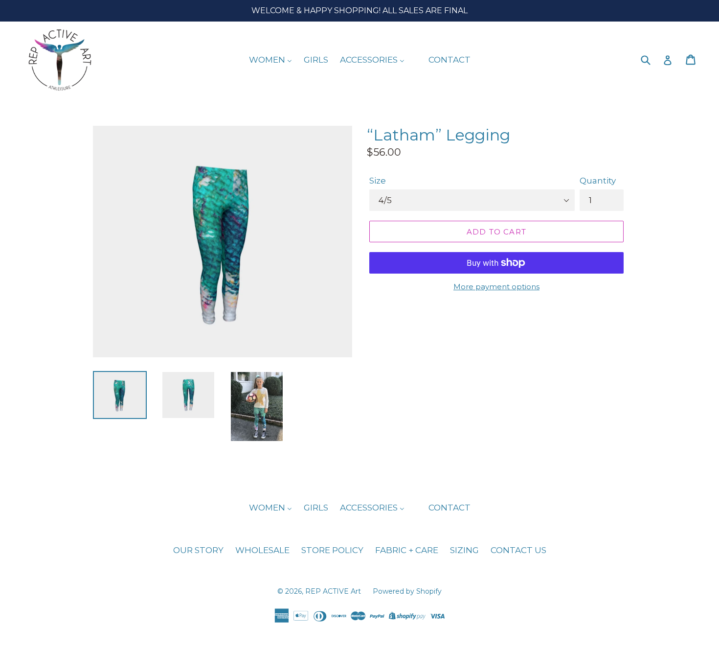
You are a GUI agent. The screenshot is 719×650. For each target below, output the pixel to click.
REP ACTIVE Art (334, 591)
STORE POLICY (332, 550)
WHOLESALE (262, 550)
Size (377, 181)
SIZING (464, 550)
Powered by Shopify (407, 591)
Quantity (598, 181)
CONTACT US (518, 550)
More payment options (496, 286)
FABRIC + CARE (406, 550)
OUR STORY (198, 550)
